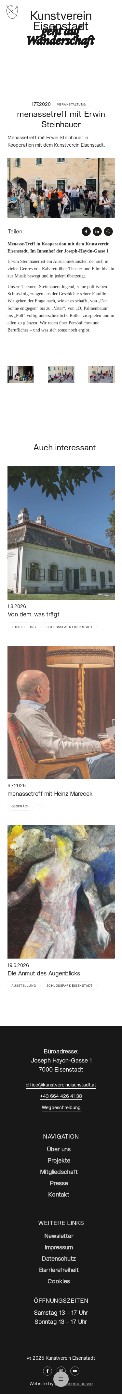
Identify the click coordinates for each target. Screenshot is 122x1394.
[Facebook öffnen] (47, 1371)
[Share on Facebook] (86, 231)
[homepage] (12, 11)
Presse (59, 1183)
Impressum (59, 1247)
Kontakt (58, 1194)
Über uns (59, 1149)
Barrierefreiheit (59, 1270)
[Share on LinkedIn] (97, 231)
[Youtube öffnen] (74, 1371)
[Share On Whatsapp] (108, 231)
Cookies (58, 1281)
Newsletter (59, 1236)
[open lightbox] (61, 188)
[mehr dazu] (61, 533)
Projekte (58, 1160)
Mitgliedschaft (59, 1171)
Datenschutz (59, 1258)
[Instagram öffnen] (61, 1371)
